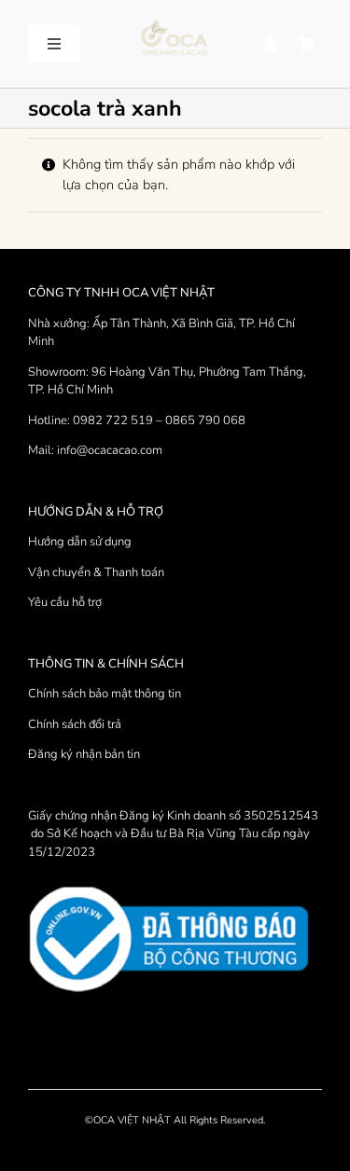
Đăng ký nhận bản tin (84, 754)
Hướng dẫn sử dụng (80, 541)
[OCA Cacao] (174, 19)
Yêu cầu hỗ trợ (65, 602)
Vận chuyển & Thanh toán (96, 572)
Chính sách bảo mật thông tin (104, 693)
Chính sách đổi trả (74, 724)
